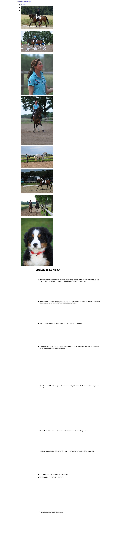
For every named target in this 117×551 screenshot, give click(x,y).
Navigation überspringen (24, 1)
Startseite (23, 4)
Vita (22, 6)
